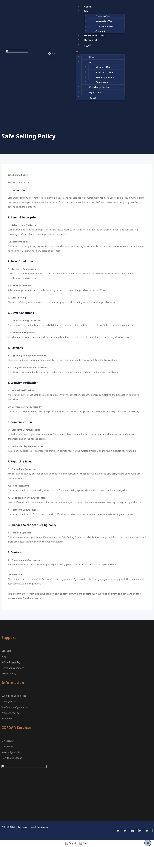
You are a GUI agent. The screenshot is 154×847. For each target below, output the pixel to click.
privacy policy (9, 673)
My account (90, 40)
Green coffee (103, 16)
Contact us (7, 650)
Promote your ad (11, 713)
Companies (101, 31)
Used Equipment (105, 26)
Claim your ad (9, 701)
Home (87, 6)
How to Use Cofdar (12, 758)
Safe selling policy (11, 662)
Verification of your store (15, 707)
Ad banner (7, 718)
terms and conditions (13, 668)
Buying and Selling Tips (14, 695)
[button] (100, 52)
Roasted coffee (104, 21)
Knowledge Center (95, 35)
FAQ (4, 656)
